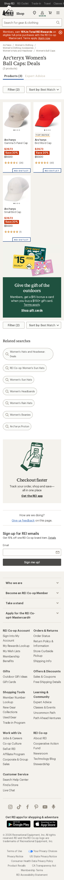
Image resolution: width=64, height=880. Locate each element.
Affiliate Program (14, 754)
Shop (20, 13)
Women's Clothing (24, 45)
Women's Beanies (20, 414)
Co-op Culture (12, 743)
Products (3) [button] (13, 76)
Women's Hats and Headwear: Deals (27, 354)
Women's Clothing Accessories (18, 48)
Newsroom (40, 753)
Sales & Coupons (44, 676)
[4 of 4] (19, 130)
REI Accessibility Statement (32, 874)
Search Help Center (15, 779)
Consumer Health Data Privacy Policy (32, 860)
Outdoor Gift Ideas (15, 676)
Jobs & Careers (12, 738)
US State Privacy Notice (43, 856)
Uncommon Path (44, 712)
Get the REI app (32, 495)
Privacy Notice (15, 856)
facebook (28, 807)
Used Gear (9, 717)
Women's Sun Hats (21, 379)
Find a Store (10, 785)
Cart (50, 12)
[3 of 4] (17, 130)
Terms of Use (14, 851)
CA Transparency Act (44, 865)
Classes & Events (44, 707)
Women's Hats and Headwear (17, 50)
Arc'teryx (7, 45)
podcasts (54, 807)
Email (6, 545)
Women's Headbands (22, 391)
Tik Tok (19, 807)
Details (52, 537)
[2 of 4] (16, 130)
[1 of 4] (14, 130)
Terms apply (31, 304)
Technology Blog (44, 758)
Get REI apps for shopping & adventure (32, 817)
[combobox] (32, 22)
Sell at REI (9, 748)
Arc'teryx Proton (19, 426)
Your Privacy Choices (45, 851)
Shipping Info (42, 661)
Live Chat (9, 790)
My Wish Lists (11, 651)
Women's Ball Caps (45, 50)
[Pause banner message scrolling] (60, 32)
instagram (10, 807)
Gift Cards (9, 682)
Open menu (58, 12)
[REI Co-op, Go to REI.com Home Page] (8, 12)
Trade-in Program (14, 722)
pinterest (36, 807)
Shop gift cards (32, 310)
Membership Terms (32, 870)
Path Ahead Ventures (47, 718)
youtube (45, 807)
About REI (40, 738)
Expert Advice (35, 76)
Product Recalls (17, 865)
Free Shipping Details (47, 682)
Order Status (41, 635)
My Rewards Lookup (16, 645)
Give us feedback (23, 520)
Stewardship (41, 764)
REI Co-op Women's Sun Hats (27, 367)
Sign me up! (32, 562)
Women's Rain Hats (21, 403)
